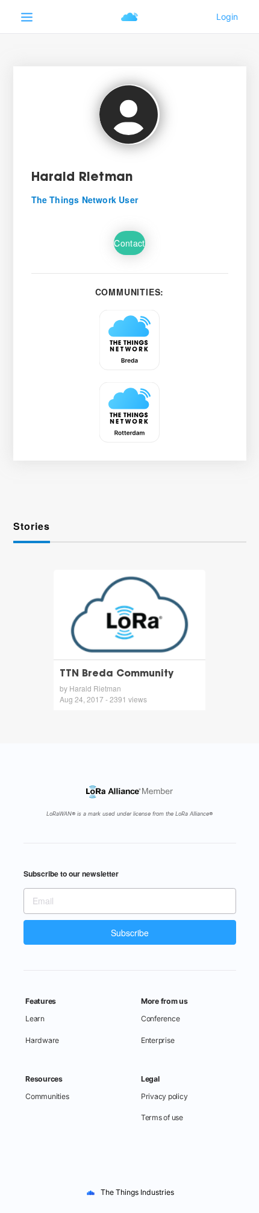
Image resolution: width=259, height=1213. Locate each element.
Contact (129, 243)
